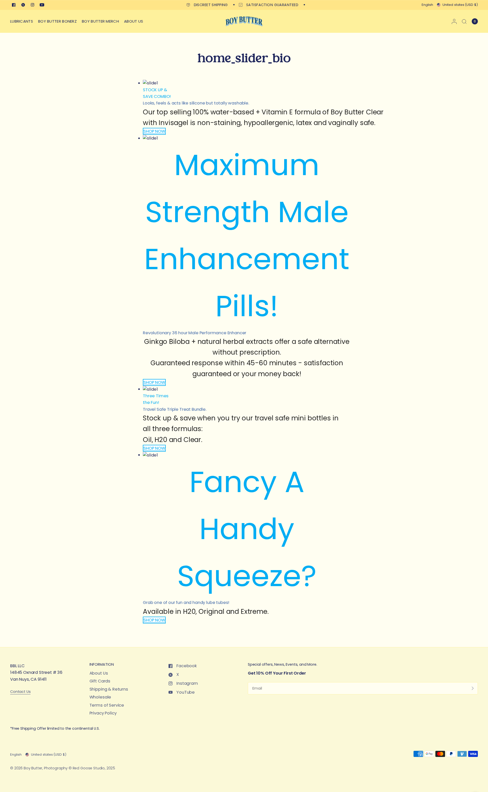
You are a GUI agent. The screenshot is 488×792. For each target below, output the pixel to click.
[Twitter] (23, 5)
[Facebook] (14, 5)
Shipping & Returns (108, 689)
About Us (98, 673)
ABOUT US (133, 21)
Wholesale (100, 697)
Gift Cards (99, 681)
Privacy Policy (103, 713)
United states (460, 4)
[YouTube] (42, 5)
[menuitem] (23, 21)
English (427, 4)
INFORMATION (101, 664)
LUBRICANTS (21, 21)
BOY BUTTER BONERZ (57, 21)
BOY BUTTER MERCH (100, 21)
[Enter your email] (473, 688)
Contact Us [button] (20, 692)
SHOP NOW (154, 131)
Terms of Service (106, 705)
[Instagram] (32, 5)
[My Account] (454, 21)
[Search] (464, 21)
